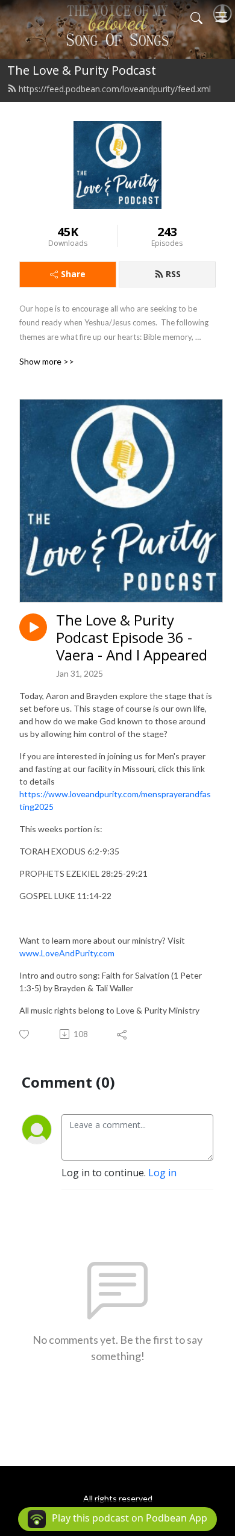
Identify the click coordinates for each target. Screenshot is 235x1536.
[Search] (196, 17)
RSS (173, 274)
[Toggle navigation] (221, 16)
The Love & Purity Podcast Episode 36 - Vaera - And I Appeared (131, 637)
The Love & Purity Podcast (81, 70)
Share (73, 274)
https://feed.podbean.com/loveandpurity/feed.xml (115, 89)
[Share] (123, 1034)
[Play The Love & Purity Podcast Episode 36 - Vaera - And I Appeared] (33, 627)
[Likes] (25, 1034)
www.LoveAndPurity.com (66, 953)
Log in (162, 1172)
